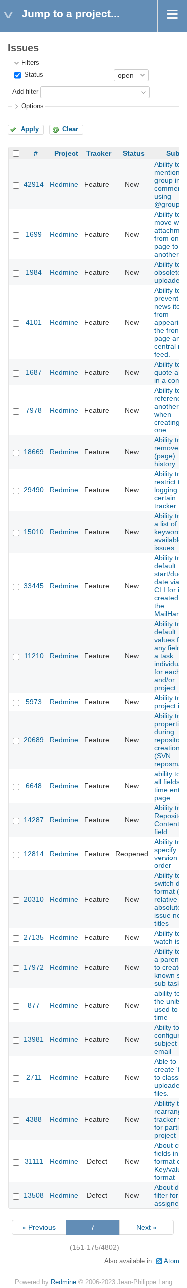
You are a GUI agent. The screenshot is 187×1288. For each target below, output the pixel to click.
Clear (70, 129)
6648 (34, 786)
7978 (34, 410)
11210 (34, 656)
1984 (34, 272)
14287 (34, 820)
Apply (30, 129)
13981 (34, 1039)
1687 (34, 372)
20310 (34, 899)
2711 (34, 1077)
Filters (30, 62)
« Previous (39, 1227)
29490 (34, 490)
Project (66, 153)
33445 (34, 586)
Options (32, 106)
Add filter (25, 91)
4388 (34, 1119)
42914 (34, 184)
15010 (34, 532)
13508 (34, 1195)
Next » (146, 1227)
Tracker (98, 153)
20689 (34, 740)
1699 (34, 234)
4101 (34, 322)
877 (34, 1005)
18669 (34, 452)
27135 (34, 937)
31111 (34, 1161)
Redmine (64, 184)
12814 (34, 854)
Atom (171, 1261)
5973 (34, 702)
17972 (34, 967)
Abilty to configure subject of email (169, 1039)
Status (32, 74)
